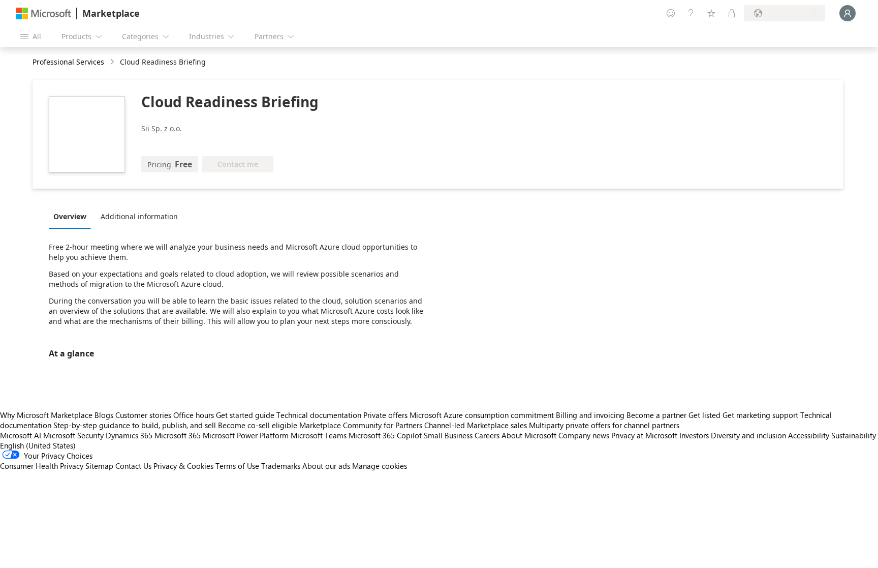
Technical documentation (318, 415)
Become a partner (656, 415)
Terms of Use (237, 466)
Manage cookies (379, 466)
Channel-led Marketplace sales (475, 425)
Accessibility (808, 435)
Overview (69, 216)
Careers (487, 435)
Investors (694, 435)
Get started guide (245, 415)
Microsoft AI (20, 435)
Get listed (704, 415)
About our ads (326, 466)
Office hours (193, 415)
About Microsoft (528, 435)
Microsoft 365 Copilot (385, 435)
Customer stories (143, 415)
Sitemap (99, 466)
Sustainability (853, 435)
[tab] (72, 216)
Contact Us (133, 466)
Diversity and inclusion (748, 435)
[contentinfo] (113, 62)
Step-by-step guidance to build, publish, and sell (134, 425)
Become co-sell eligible (257, 425)
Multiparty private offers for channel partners (604, 425)
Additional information (139, 216)
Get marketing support (760, 415)
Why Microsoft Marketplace (46, 415)
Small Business (448, 435)
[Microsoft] (43, 13)
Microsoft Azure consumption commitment (483, 415)
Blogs (104, 415)
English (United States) (38, 445)
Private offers (385, 415)
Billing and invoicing (590, 415)
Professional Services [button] (68, 62)
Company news (583, 435)
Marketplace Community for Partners (360, 425)
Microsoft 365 (177, 435)
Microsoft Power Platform (246, 435)
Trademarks (280, 466)
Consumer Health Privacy (41, 466)
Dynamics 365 (129, 435)
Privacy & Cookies (183, 466)
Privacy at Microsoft (644, 435)
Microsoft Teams (319, 435)
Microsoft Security (73, 435)
